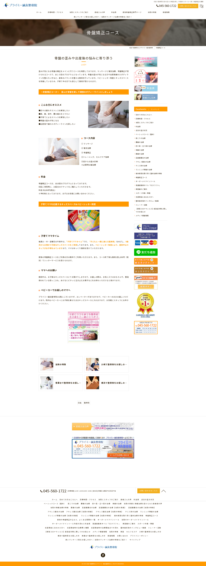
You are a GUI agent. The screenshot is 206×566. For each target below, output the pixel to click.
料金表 (138, 126)
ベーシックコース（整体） (145, 134)
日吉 (80, 402)
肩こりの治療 (140, 138)
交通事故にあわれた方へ (145, 197)
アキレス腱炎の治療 (143, 162)
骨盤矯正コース (141, 177)
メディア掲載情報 (142, 215)
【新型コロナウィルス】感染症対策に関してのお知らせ (151, 210)
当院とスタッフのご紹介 (145, 122)
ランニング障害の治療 (144, 169)
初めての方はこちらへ (144, 115)
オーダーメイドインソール (145, 181)
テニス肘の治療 (141, 165)
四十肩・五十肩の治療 (144, 146)
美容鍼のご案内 (141, 189)
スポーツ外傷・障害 (143, 193)
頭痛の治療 (140, 150)
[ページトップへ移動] (163, 491)
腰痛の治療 (140, 142)
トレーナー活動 (141, 205)
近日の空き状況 (141, 130)
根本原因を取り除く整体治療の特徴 (149, 173)
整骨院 (87, 402)
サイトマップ (135, 540)
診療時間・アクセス (143, 119)
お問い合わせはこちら (188, 6)
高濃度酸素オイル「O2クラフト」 (148, 185)
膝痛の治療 (140, 154)
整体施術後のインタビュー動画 (147, 201)
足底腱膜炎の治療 (142, 158)
